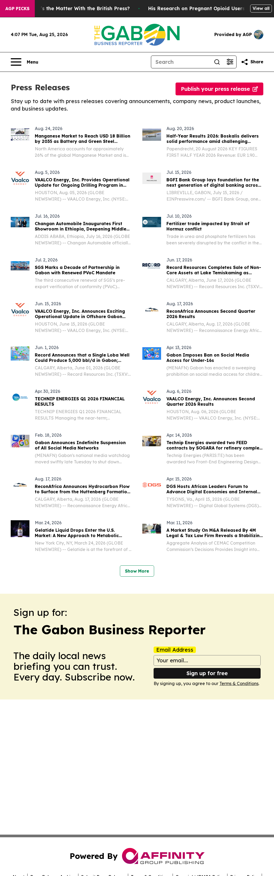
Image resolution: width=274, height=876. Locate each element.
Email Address (174, 650)
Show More (137, 571)
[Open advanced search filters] (229, 62)
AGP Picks (17, 8)
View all (261, 8)
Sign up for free (207, 673)
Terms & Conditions (238, 683)
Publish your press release (215, 88)
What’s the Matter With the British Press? (79, 8)
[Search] (217, 62)
